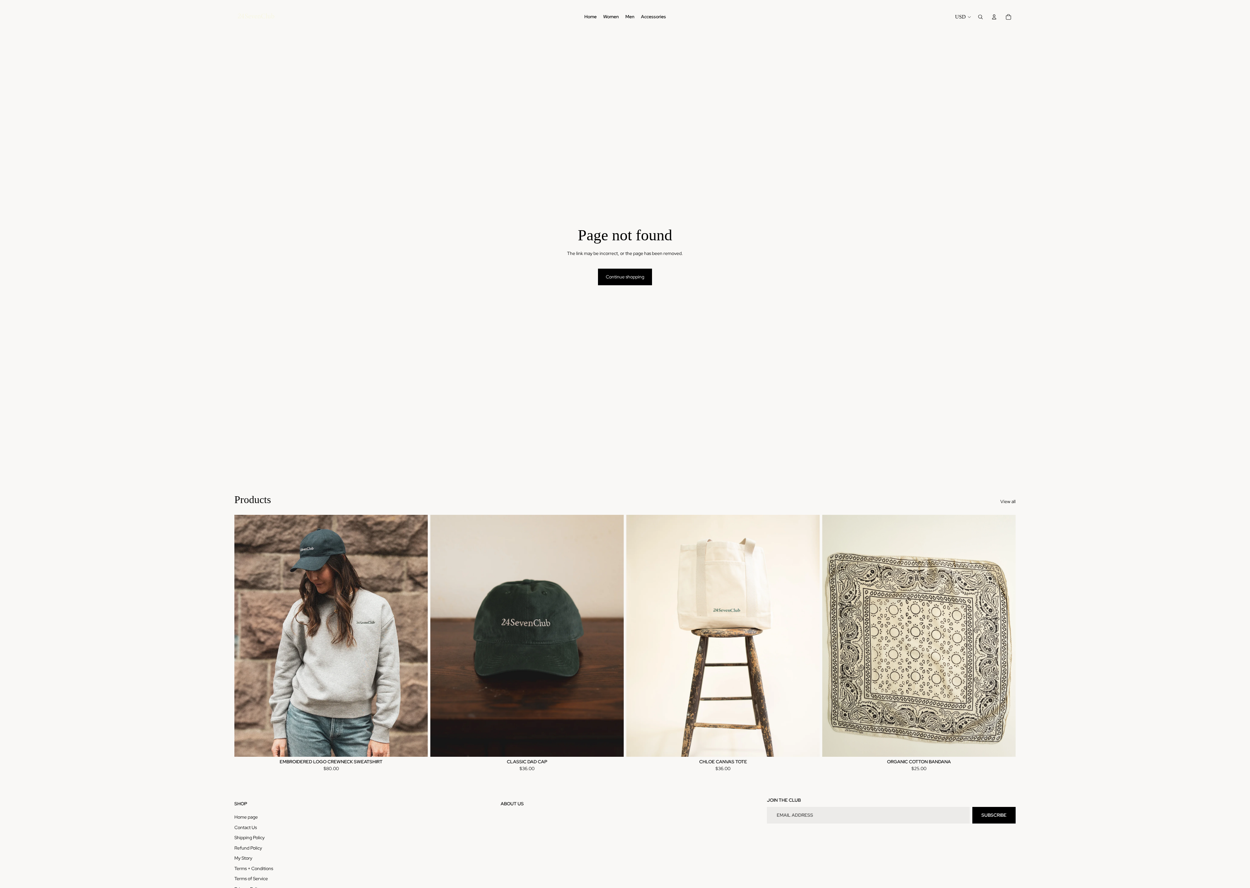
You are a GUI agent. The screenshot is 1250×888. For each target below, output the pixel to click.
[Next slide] (418, 635)
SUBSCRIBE (994, 815)
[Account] (994, 17)
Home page (246, 817)
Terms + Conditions (253, 868)
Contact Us (245, 827)
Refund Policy (248, 848)
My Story (243, 858)
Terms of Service (251, 878)
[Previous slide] (244, 635)
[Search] (980, 17)
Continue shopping (625, 277)
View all (1008, 501)
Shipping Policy (249, 837)
